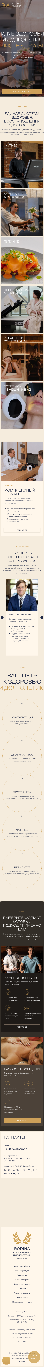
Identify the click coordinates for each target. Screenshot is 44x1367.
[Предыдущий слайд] (2, 617)
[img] (22, 212)
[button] (22, 91)
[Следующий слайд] (41, 617)
